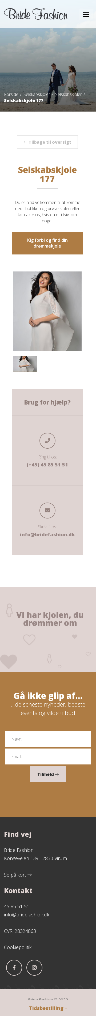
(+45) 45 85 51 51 (47, 464)
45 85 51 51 (16, 906)
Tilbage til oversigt (49, 142)
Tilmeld (46, 774)
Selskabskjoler (36, 94)
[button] (86, 14)
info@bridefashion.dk (47, 534)
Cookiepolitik (17, 947)
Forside (11, 94)
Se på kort (15, 875)
